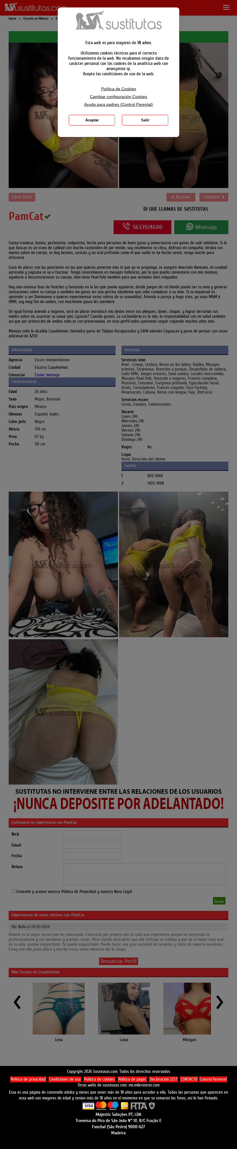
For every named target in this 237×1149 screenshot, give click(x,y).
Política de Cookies (118, 89)
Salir (145, 120)
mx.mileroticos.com (144, 1085)
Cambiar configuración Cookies (118, 97)
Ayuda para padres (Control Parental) (118, 104)
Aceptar (92, 120)
